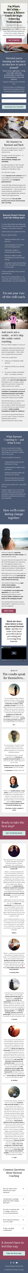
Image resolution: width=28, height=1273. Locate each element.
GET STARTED (14, 40)
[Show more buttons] (25, 660)
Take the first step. (14, 1253)
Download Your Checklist (14, 107)
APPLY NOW (8, 611)
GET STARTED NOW (14, 833)
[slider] (14, 660)
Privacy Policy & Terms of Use (14, 1266)
